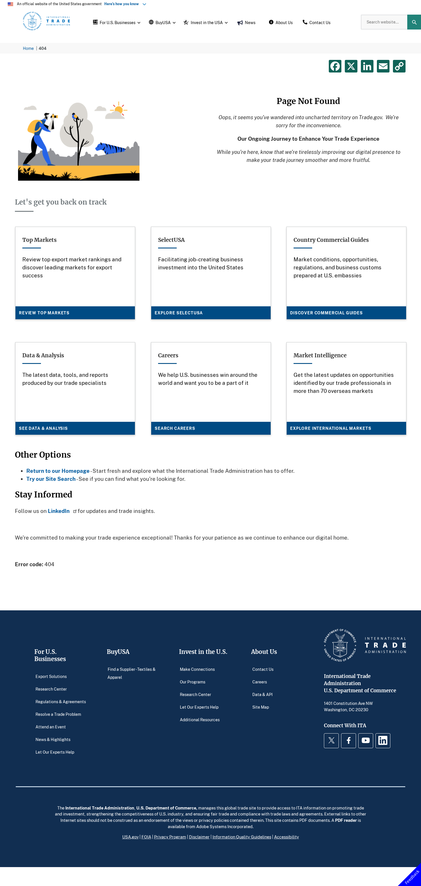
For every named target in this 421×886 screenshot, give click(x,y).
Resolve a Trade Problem (58, 714)
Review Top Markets (44, 312)
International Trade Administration (99, 807)
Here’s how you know (122, 4)
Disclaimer (199, 836)
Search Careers (175, 428)
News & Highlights (53, 739)
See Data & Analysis (43, 428)
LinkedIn (59, 510)
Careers (259, 681)
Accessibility (286, 836)
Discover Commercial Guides (326, 312)
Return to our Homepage (58, 470)
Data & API (262, 694)
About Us (264, 651)
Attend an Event (51, 726)
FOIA (146, 836)
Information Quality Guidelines (242, 836)
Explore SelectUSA (179, 312)
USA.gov (130, 836)
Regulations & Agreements (61, 701)
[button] (116, 22)
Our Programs (192, 681)
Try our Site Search (51, 478)
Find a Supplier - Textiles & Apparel (131, 673)
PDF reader (346, 820)
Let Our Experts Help (55, 752)
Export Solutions (51, 676)
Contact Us (263, 669)
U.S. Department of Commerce (166, 807)
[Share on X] (351, 66)
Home (28, 48)
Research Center (51, 689)
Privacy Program (170, 836)
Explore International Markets (330, 428)
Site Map (260, 707)
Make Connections (197, 669)
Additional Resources (200, 719)
